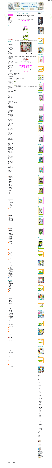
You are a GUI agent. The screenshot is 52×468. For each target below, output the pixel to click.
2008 (38, 436)
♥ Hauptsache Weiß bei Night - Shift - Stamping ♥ (40, 428)
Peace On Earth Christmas (10, 362)
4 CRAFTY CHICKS (11, 271)
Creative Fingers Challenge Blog (10, 289)
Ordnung (12, 125)
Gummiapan (10, 93)
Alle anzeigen (12, 366)
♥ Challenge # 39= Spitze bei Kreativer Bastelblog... (40, 402)
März (39, 392)
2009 (38, 435)
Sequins (9, 138)
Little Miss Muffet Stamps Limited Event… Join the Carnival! (11, 270)
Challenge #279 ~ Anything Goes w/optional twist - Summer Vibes (11, 231)
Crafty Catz (10, 291)
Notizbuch (12, 124)
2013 (8, 49)
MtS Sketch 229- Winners (11, 274)
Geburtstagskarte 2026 (10, 86)
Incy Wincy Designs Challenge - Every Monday (11, 187)
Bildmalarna (9, 58)
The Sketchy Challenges (10, 331)
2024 (10, 52)
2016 (38, 383)
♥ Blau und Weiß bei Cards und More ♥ (40, 406)
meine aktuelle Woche (10, 115)
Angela (17, 73)
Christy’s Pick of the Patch (11, 175)
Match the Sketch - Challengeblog (10, 273)
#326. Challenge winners (11, 290)
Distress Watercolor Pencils (10, 73)
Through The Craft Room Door (10, 204)
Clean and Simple (11, 61)
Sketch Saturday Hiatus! (11, 326)
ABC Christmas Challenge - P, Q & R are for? (11, 234)
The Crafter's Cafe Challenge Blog (10, 364)
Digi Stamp (12, 70)
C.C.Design (12, 60)
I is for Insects (10, 284)
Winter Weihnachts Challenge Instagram (10, 169)
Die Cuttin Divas (10, 215)
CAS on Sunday (10, 337)
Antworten (17, 79)
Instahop (9, 101)
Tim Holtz (10, 156)
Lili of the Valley (11, 110)
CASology (10, 206)
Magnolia (9, 111)
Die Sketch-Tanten (10, 348)
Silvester (12, 139)
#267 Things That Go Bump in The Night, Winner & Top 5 (10, 193)
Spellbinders (9, 144)
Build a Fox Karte (9, 60)
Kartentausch (11, 105)
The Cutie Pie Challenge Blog (10, 181)
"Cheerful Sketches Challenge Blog (11, 358)
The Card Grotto (39, 443)
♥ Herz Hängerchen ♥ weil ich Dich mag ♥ (40, 400)
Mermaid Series (10, 116)
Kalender (10, 102)
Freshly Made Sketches (10, 356)
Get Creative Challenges (10, 179)
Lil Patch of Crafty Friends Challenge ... (11, 339)
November (40, 386)
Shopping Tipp (9, 139)
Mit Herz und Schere (40, 451)
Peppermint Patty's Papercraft (40, 455)
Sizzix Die (12, 140)
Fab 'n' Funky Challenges (10, 238)
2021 (12, 51)
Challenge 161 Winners (11, 209)
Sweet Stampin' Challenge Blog (10, 308)
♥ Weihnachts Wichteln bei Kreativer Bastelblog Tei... (40, 416)
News (8, 123)
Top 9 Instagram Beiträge (10, 157)
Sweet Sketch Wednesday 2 (10, 226)
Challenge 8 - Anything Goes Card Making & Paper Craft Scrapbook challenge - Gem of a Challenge (11, 314)
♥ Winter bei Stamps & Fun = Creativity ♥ (40, 411)
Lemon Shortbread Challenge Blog (11, 208)
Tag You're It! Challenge (10, 300)
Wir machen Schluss (10, 245)
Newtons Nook (11, 123)
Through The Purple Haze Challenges (11, 265)
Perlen (12, 128)
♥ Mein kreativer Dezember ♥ (40, 423)
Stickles (9, 149)
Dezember (40, 385)
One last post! (10, 267)
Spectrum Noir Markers (10, 143)
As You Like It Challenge (10, 257)
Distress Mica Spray (10, 71)
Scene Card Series (11, 137)
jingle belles (10, 285)
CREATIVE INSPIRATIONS (10, 236)
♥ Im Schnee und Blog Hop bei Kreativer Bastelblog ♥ (40, 404)
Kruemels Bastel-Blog (40, 447)
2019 (12, 50)
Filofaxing (10, 82)
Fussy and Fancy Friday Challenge (10, 303)
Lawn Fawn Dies (10, 107)
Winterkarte (12, 169)
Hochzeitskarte (9, 98)
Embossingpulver (10, 80)
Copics (12, 65)
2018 (10, 50)
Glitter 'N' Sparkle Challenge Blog (10, 350)
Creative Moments (10, 228)
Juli (39, 389)
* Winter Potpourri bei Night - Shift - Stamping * (40, 396)
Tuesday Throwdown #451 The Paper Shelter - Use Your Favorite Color (11, 214)
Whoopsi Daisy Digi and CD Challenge (11, 194)
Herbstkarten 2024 (10, 97)
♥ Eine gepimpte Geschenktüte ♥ (40, 412)
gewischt (9, 91)
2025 (12, 52)
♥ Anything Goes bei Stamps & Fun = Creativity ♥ (40, 421)
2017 (38, 382)
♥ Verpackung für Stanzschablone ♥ (40, 424)
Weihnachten (9, 161)
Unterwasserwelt (11, 158)
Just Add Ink (10, 287)
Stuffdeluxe (9, 151)
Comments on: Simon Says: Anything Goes (11, 277)
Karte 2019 (10, 103)
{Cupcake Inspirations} (10, 342)
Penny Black (10, 128)
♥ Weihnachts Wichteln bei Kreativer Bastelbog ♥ (40, 418)
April (39, 391)
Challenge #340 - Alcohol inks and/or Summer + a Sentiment (11, 263)
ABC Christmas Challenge (10, 233)
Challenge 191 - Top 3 (11, 260)
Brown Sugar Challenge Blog (10, 298)
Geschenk (9, 90)
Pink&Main (12, 129)
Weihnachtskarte (11, 162)
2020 (10, 51)
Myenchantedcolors (10, 121)
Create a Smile (9, 68)
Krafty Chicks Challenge (10, 254)
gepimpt (11, 88)
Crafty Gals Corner (10, 230)
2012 (38, 433)
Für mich (11, 84)
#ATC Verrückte (10, 47)
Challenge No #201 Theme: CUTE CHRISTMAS (10, 182)
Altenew (12, 56)
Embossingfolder (11, 79)
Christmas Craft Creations (10, 242)
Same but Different (11, 135)
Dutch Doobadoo (11, 76)
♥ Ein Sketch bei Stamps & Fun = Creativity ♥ (40, 398)
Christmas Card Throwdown (10, 310)
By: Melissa (10, 278)
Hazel (16, 85)
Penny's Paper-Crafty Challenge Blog (11, 241)
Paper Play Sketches (11, 249)
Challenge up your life (11, 327)
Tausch (11, 155)
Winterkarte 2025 (10, 170)
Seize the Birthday (10, 252)
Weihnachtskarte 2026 (10, 165)
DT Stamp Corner (10, 75)
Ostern (12, 127)
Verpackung (9, 159)
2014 (11, 49)
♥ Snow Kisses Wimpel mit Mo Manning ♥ (40, 395)
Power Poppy (10, 132)
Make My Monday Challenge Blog (10, 176)
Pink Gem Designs (9, 129)
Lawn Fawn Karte (11, 108)
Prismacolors (9, 133)
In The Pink (10, 275)
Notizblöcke (9, 124)
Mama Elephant (10, 112)
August (39, 388)
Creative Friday (10, 281)
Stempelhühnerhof (10, 148)
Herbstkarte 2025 (10, 96)
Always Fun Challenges (10, 190)
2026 (38, 375)
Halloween (12, 93)
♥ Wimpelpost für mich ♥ (40, 409)
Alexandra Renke (9, 56)
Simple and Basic (9, 140)
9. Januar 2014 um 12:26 (19, 85)
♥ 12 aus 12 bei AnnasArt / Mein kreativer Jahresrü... (40, 426)
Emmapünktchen (9, 81)
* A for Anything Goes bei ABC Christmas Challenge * (40, 414)
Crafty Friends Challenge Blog (10, 329)
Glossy (11, 92)
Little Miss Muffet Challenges (10, 268)
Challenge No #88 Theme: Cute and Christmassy (10, 185)
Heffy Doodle (10, 95)
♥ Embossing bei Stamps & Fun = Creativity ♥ (40, 408)
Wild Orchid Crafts (11, 167)
